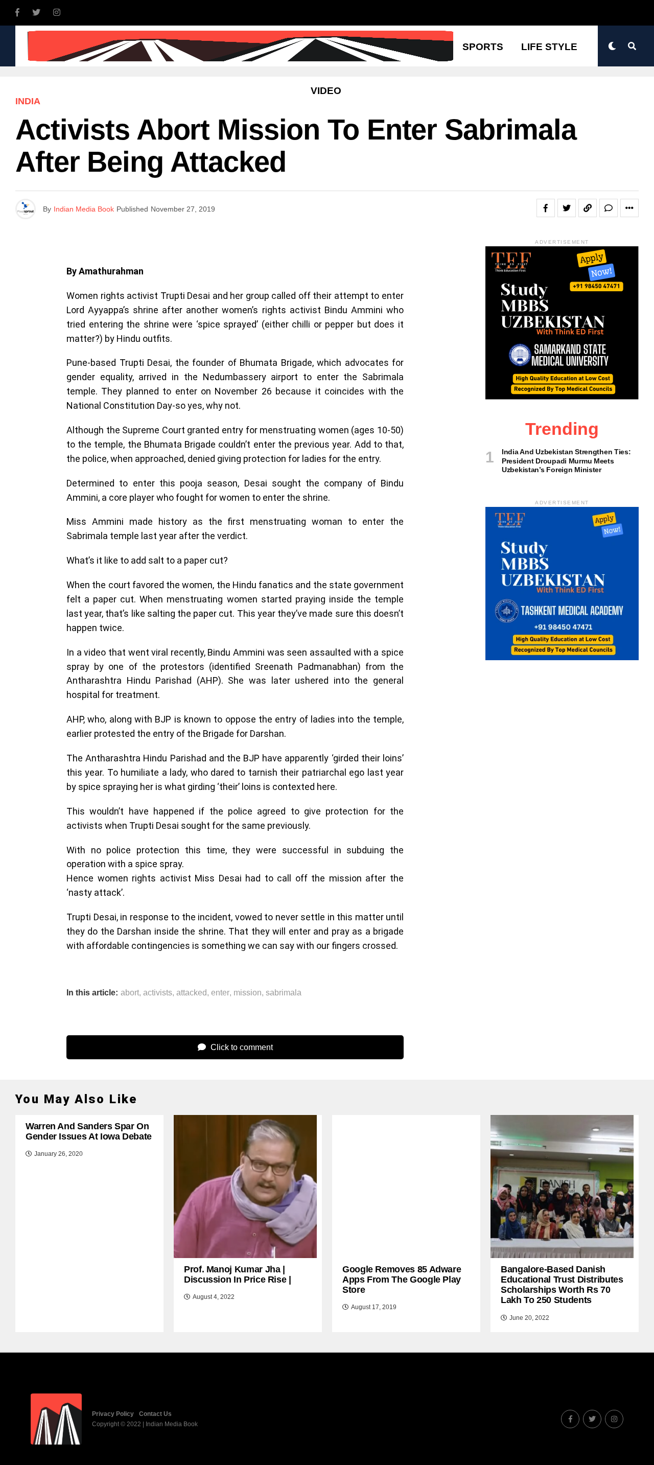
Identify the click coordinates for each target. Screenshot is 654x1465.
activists (157, 993)
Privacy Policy (113, 1413)
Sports (482, 46)
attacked (191, 993)
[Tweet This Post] (566, 208)
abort (130, 993)
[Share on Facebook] (545, 208)
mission (247, 993)
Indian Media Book (84, 209)
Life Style (549, 46)
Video (326, 90)
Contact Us (155, 1413)
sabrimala (283, 993)
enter (220, 993)
